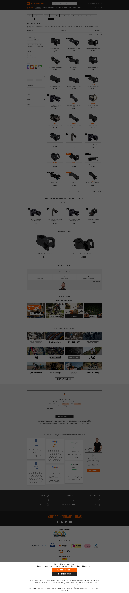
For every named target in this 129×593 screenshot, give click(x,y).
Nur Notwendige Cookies (64, 574)
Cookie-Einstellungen (79, 566)
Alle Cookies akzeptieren (63, 570)
